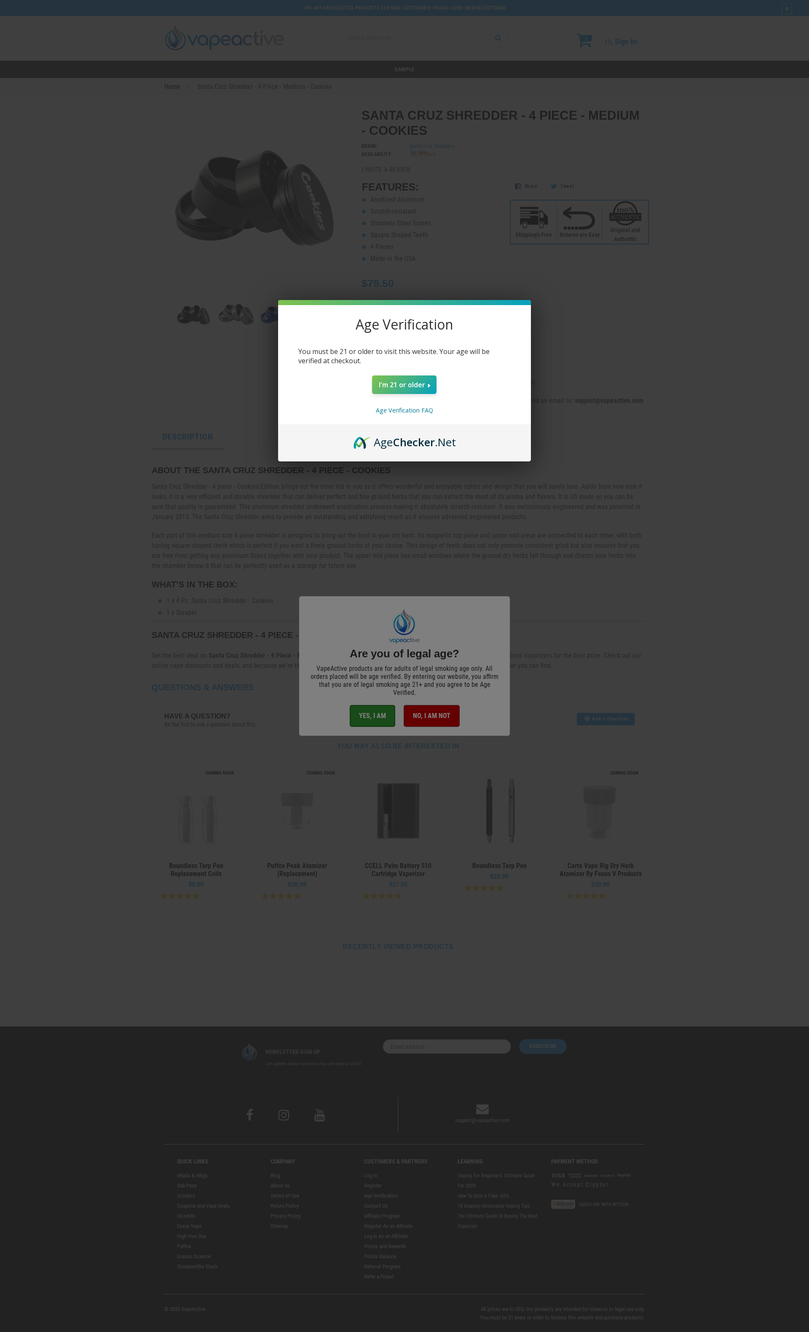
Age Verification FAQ (404, 410)
